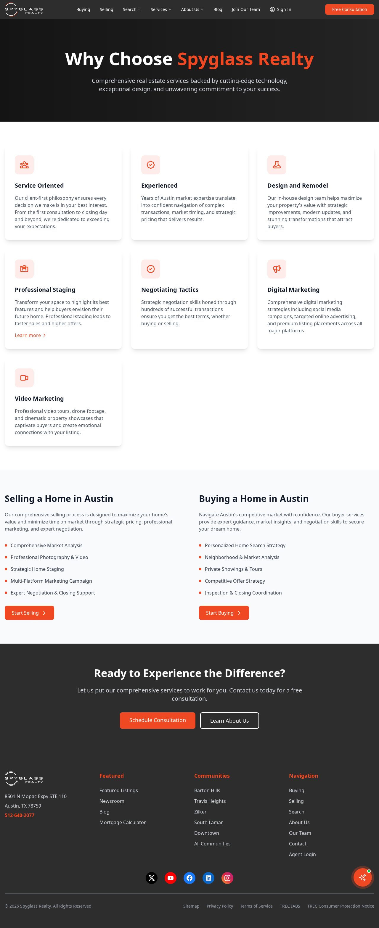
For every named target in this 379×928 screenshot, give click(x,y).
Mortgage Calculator (122, 822)
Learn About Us (229, 720)
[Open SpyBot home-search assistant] (363, 877)
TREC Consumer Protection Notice (340, 906)
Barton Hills (207, 790)
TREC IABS (290, 906)
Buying (83, 9)
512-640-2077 (19, 815)
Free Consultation (349, 9)
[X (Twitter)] (152, 878)
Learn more (28, 335)
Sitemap (191, 906)
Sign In (284, 9)
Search (129, 9)
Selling (106, 9)
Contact (297, 843)
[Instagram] (227, 878)
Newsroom (111, 801)
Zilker (200, 811)
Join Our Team (246, 9)
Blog (217, 9)
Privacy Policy (220, 906)
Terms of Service (256, 906)
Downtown (206, 833)
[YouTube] (170, 878)
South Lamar (208, 822)
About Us (190, 9)
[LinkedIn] (208, 878)
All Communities (212, 843)
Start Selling (25, 613)
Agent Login (302, 854)
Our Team (300, 833)
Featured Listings (118, 790)
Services (159, 9)
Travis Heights (210, 801)
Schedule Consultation (157, 720)
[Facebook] (189, 878)
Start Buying (220, 613)
